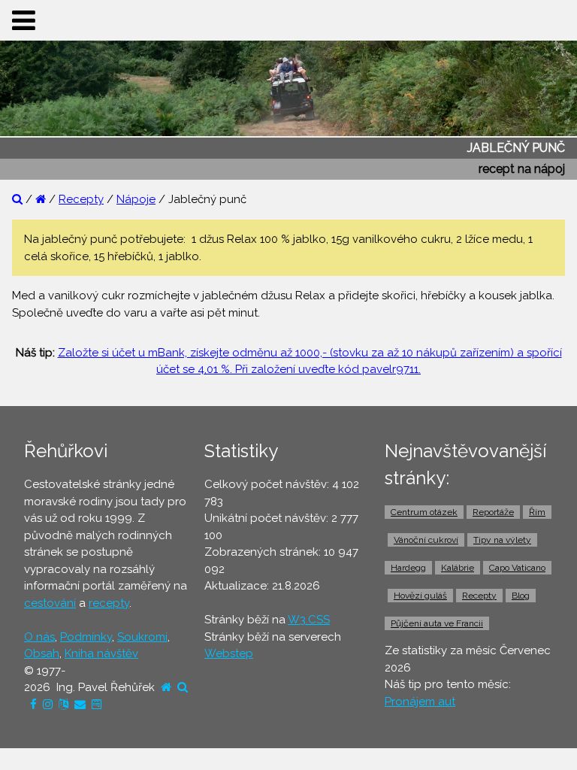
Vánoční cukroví (426, 540)
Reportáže (493, 512)
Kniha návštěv (101, 653)
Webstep (228, 653)
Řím (537, 512)
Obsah (41, 653)
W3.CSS (309, 619)
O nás (39, 637)
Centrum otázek (424, 512)
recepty (109, 603)
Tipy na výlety (502, 540)
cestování (50, 603)
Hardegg (408, 567)
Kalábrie (457, 567)
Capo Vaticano (517, 567)
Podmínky (86, 637)
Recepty (81, 199)
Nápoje (136, 199)
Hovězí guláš (420, 595)
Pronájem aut (420, 701)
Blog (521, 595)
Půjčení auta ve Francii (437, 623)
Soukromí (142, 637)
